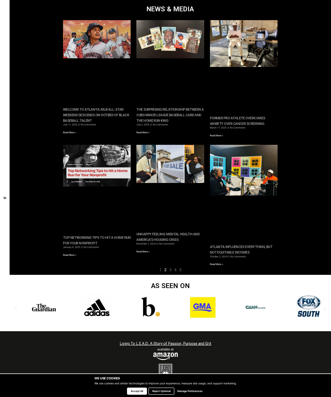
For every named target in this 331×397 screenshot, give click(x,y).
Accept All (137, 391)
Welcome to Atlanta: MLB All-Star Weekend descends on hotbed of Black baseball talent (96, 115)
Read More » (69, 132)
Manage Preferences (189, 391)
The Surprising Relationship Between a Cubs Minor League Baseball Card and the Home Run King (170, 115)
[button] (15, 308)
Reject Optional (161, 391)
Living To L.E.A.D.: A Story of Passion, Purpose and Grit (165, 343)
